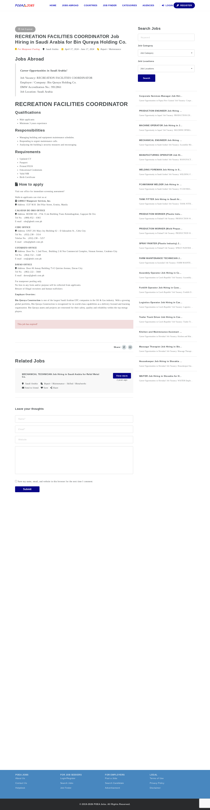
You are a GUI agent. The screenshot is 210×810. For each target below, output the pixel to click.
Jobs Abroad (70, 5)
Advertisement (112, 788)
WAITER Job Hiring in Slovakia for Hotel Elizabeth (167, 376)
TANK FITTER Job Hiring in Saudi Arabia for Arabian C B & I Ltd (174, 199)
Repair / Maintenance (111, 49)
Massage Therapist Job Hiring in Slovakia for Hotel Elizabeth (173, 346)
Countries (90, 5)
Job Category (145, 45)
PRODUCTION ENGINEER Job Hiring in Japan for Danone (171, 111)
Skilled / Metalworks (76, 384)
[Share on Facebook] (124, 347)
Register (186, 5)
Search (146, 78)
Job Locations (146, 61)
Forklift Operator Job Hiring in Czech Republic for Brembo (171, 287)
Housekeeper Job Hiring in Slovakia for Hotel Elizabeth (170, 361)
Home (53, 5)
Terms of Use (157, 778)
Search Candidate (114, 783)
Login (169, 5)
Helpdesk (20, 788)
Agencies (148, 5)
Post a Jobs (111, 778)
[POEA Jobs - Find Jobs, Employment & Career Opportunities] (25, 5)
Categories (129, 5)
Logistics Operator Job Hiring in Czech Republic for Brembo (173, 302)
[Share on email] (130, 347)
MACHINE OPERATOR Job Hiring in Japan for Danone (169, 125)
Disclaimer (155, 788)
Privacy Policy (157, 783)
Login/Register (67, 778)
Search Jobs (66, 783)
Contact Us (21, 783)
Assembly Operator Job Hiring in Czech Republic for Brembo (173, 273)
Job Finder (110, 5)
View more (122, 375)
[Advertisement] (161, 441)
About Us (20, 778)
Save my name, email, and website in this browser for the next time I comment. (55, 481)
